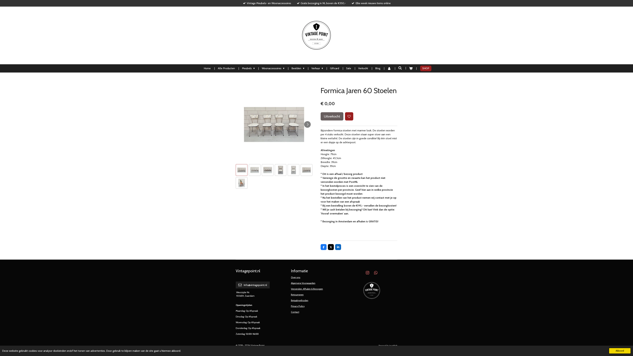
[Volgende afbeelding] (307, 124)
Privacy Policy (298, 306)
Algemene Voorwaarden (303, 283)
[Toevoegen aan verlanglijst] (349, 116)
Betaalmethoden (299, 300)
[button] (241, 170)
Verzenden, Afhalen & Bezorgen (307, 288)
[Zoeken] (400, 68)
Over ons (295, 277)
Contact (295, 312)
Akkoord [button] (620, 350)
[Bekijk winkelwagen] (411, 68)
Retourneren (297, 294)
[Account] (389, 68)
